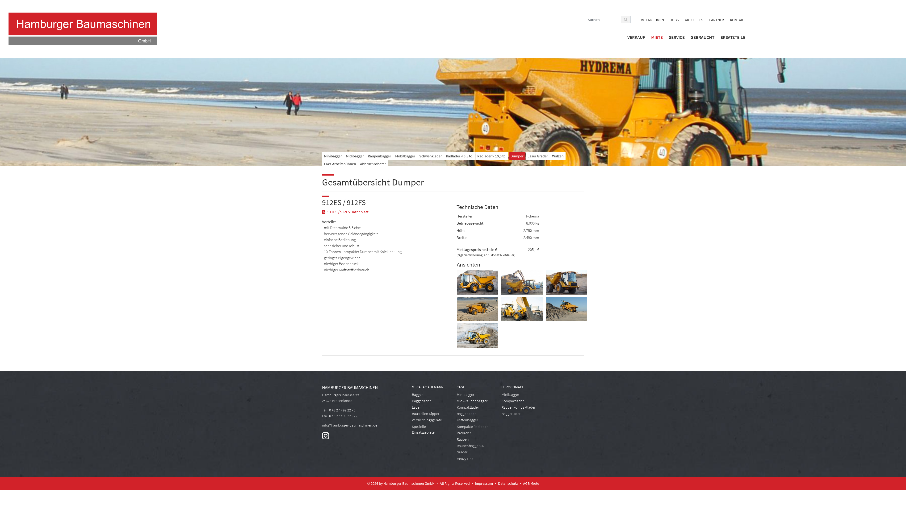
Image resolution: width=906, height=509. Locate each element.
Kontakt (737, 19)
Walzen (558, 156)
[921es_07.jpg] (477, 336)
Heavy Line (465, 458)
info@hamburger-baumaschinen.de (349, 425)
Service (677, 37)
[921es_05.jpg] (566, 309)
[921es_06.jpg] (521, 309)
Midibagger (355, 156)
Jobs (674, 19)
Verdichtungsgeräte (427, 420)
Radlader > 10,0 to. (492, 156)
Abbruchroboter (373, 163)
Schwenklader (430, 156)
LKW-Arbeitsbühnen (340, 163)
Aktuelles (694, 19)
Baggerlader (421, 400)
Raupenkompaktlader (518, 407)
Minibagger (333, 156)
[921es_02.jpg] (521, 282)
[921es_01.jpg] (477, 282)
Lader (416, 407)
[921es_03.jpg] (566, 282)
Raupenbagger (379, 156)
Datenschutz (508, 483)
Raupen (463, 439)
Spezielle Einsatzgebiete (423, 429)
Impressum (484, 483)
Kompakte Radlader (472, 426)
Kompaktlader (468, 407)
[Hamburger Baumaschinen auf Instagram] (325, 437)
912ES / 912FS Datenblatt (348, 211)
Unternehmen (651, 19)
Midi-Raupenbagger (472, 400)
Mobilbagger (405, 156)
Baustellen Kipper (425, 413)
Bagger (417, 394)
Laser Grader (538, 156)
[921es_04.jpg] (477, 309)
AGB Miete (531, 483)
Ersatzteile (733, 37)
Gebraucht (702, 37)
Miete (657, 37)
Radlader (464, 433)
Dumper (517, 156)
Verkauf (636, 37)
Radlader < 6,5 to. (459, 156)
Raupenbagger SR (470, 445)
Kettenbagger (467, 420)
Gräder (462, 452)
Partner (716, 19)
